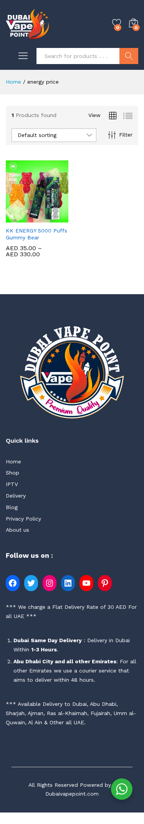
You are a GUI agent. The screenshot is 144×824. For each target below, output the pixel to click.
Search (128, 56)
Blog (12, 507)
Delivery (16, 496)
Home (13, 461)
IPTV (12, 484)
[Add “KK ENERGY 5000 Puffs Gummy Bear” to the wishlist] (54, 217)
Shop (12, 473)
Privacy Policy (23, 519)
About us (17, 530)
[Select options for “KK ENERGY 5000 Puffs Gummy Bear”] (19, 217)
